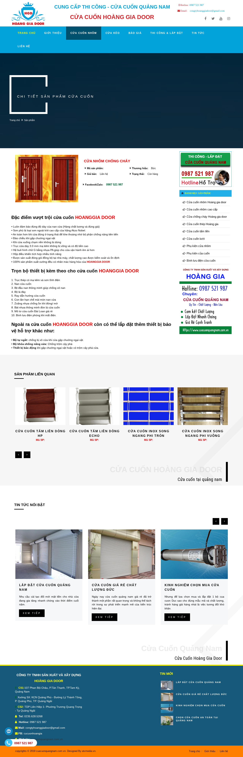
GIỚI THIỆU (53, 33)
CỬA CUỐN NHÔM (83, 33)
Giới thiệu (209, 751)
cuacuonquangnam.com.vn (46, 739)
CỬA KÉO (113, 33)
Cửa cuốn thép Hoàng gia (202, 224)
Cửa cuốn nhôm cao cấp (202, 209)
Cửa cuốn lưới (196, 238)
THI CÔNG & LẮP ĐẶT (166, 33)
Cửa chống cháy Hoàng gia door (207, 216)
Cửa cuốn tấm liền (198, 231)
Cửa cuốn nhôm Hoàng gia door (206, 202)
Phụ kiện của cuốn (198, 253)
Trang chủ (14, 120)
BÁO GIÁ (135, 33)
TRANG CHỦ (27, 33)
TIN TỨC (198, 33)
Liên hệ (224, 751)
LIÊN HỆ (24, 46)
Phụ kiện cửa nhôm (199, 246)
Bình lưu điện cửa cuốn (201, 260)
